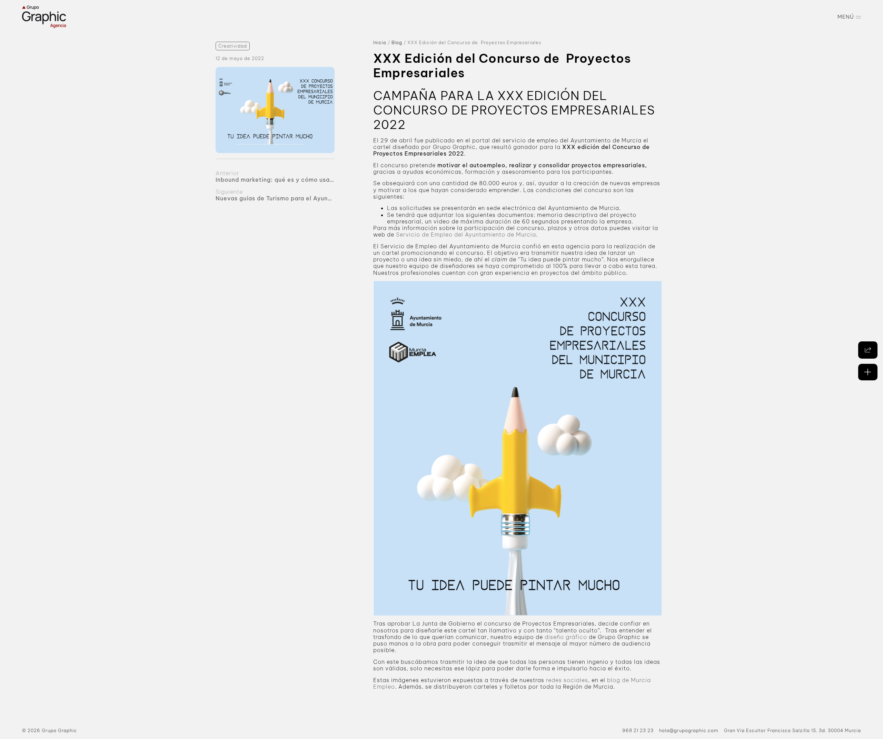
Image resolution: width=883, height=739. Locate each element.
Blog (396, 42)
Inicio (379, 42)
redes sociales (567, 680)
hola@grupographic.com (688, 730)
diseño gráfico (566, 636)
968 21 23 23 (638, 730)
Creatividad (232, 46)
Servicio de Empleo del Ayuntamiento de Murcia (466, 234)
